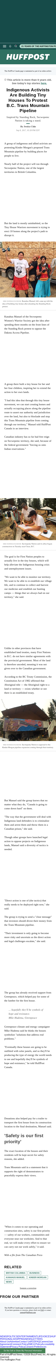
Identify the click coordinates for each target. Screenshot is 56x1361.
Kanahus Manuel (15, 1277)
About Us (4, 1341)
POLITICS (12, 1336)
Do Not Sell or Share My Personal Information (23, 1351)
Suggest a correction (28, 1288)
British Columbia (15, 1273)
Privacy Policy (17, 1347)
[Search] (15, 46)
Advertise (14, 1341)
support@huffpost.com (28, 1312)
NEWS (3, 1336)
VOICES (46, 1336)
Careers (44, 1341)
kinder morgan (37, 1277)
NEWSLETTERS (34, 1339)
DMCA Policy (35, 1344)
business (34, 1273)
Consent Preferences (35, 1347)
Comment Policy (19, 1344)
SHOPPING (19, 1339)
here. (44, 83)
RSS (32, 1341)
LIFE (39, 1336)
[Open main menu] (4, 46)
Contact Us (24, 1341)
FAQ (42, 1310)
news (9, 1282)
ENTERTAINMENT (27, 1336)
